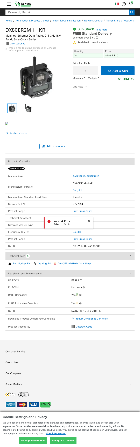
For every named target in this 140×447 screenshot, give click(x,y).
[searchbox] (67, 12)
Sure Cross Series (82, 211)
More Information (56, 433)
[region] (70, 429)
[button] (9, 4)
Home (8, 20)
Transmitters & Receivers (120, 20)
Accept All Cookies (63, 440)
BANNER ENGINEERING (86, 176)
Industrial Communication (66, 20)
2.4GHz (77, 231)
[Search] (132, 12)
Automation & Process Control (32, 20)
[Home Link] (28, 4)
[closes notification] (89, 221)
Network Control (93, 20)
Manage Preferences (33, 440)
